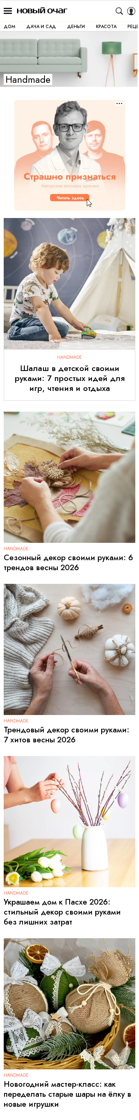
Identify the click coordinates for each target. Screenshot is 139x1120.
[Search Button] (119, 11)
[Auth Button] (131, 11)
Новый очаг (42, 10)
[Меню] (8, 11)
